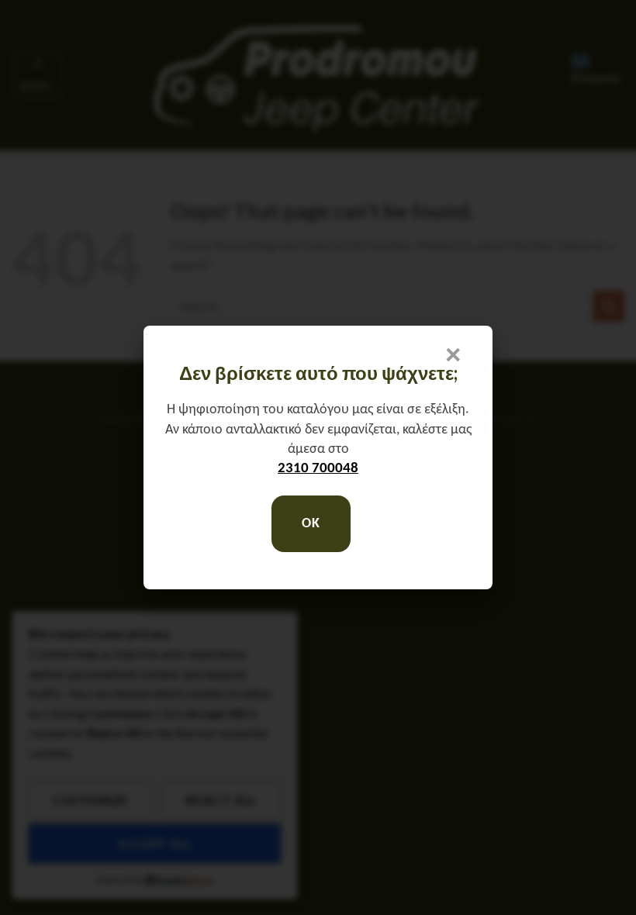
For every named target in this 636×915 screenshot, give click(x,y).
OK (311, 523)
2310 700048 (318, 468)
